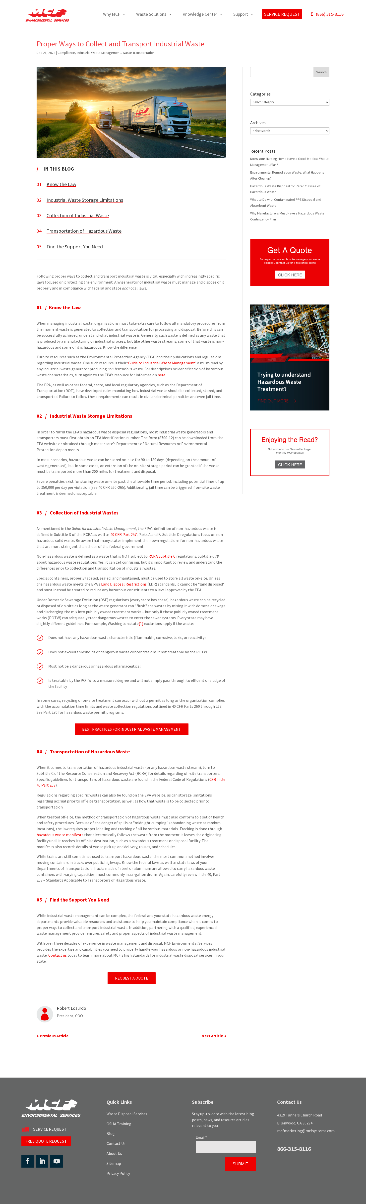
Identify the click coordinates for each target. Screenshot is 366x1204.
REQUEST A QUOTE (131, 978)
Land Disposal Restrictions (124, 584)
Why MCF (111, 14)
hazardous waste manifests (60, 834)
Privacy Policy (118, 1173)
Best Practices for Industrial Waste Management (131, 729)
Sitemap (114, 1163)
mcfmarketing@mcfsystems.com (306, 1130)
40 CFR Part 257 (123, 534)
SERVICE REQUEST (49, 1129)
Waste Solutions (151, 14)
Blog (111, 1133)
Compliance (66, 52)
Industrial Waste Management (99, 52)
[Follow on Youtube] (56, 1161)
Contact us (57, 955)
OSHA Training (119, 1123)
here (161, 374)
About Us (114, 1153)
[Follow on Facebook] (27, 1161)
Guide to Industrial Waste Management (161, 362)
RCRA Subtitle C (162, 556)
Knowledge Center (200, 14)
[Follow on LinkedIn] (42, 1161)
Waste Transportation (138, 52)
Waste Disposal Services (127, 1113)
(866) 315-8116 (330, 14)
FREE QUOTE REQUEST (46, 1141)
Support (240, 14)
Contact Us (116, 1143)
